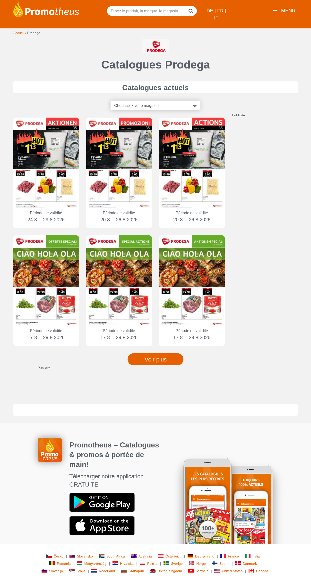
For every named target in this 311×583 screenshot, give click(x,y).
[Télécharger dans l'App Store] (102, 525)
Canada (262, 571)
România (64, 564)
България (136, 571)
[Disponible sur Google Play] (102, 502)
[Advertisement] (268, 190)
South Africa (115, 556)
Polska (152, 564)
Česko (58, 556)
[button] (155, 105)
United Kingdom (169, 571)
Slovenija (56, 571)
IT (216, 17)
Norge (201, 564)
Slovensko (85, 556)
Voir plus (156, 359)
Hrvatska (127, 564)
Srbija (81, 571)
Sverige (177, 564)
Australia (145, 556)
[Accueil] (46, 9)
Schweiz (202, 571)
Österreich (173, 556)
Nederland (107, 571)
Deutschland (204, 556)
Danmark (250, 564)
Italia (256, 556)
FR (221, 10)
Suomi (224, 564)
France (233, 556)
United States (232, 571)
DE (211, 10)
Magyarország (95, 564)
